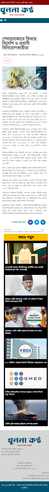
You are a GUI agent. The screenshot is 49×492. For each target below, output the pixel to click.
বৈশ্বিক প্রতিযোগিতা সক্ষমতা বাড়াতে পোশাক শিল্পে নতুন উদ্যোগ (24, 393)
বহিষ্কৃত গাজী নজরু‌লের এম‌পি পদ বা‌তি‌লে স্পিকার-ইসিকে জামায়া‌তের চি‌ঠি (24, 300)
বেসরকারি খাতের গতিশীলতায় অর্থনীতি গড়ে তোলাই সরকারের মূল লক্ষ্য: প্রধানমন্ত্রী (24, 268)
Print (7, 61)
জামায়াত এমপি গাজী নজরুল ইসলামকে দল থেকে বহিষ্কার (23, 332)
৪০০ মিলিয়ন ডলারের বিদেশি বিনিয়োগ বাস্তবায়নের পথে (26, 362)
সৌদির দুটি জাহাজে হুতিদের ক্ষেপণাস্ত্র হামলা (21, 423)
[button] (5, 20)
